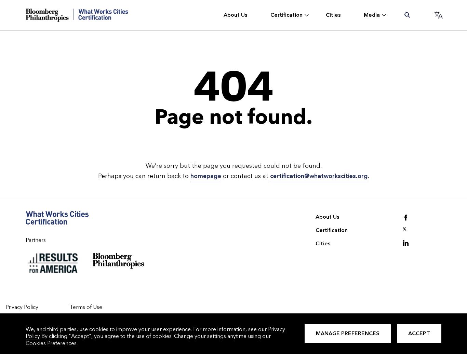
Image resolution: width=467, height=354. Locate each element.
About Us (327, 216)
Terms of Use (86, 307)
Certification (332, 230)
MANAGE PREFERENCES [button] (347, 333)
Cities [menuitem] (333, 14)
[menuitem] (408, 15)
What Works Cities (77, 15)
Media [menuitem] (372, 14)
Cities (323, 243)
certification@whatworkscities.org (319, 176)
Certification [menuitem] (286, 14)
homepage (205, 176)
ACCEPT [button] (419, 333)
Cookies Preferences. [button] (52, 343)
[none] (236, 15)
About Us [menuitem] (235, 14)
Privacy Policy (21, 307)
